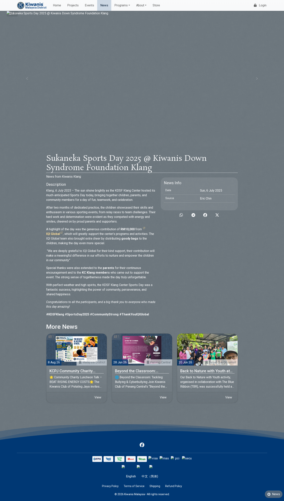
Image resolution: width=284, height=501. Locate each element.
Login (262, 5)
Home (57, 5)
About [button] (140, 5)
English (131, 476)
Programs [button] (121, 5)
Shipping (155, 486)
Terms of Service (134, 486)
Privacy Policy (110, 486)
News (104, 5)
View (97, 397)
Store (156, 5)
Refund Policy (173, 486)
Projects (73, 5)
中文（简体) (150, 476)
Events (89, 5)
